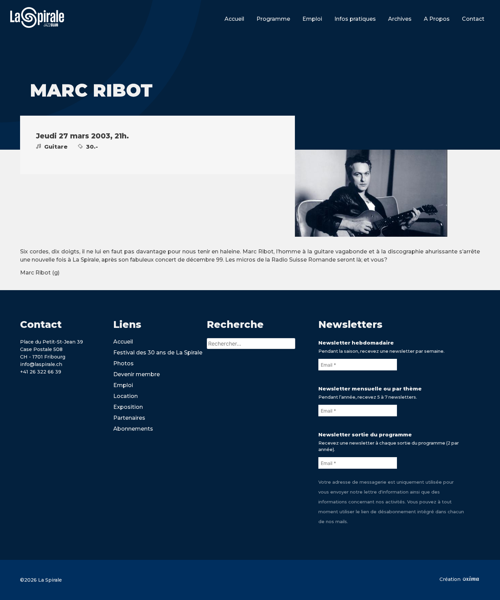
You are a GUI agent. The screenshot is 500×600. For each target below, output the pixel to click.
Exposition (128, 407)
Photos (123, 363)
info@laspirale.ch (41, 364)
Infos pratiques (355, 19)
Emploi (312, 19)
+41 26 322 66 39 (40, 372)
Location (125, 396)
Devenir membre (136, 374)
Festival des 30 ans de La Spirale (157, 352)
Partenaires (129, 418)
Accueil (234, 19)
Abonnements (133, 429)
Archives (400, 19)
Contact (473, 19)
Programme (273, 19)
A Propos (437, 19)
